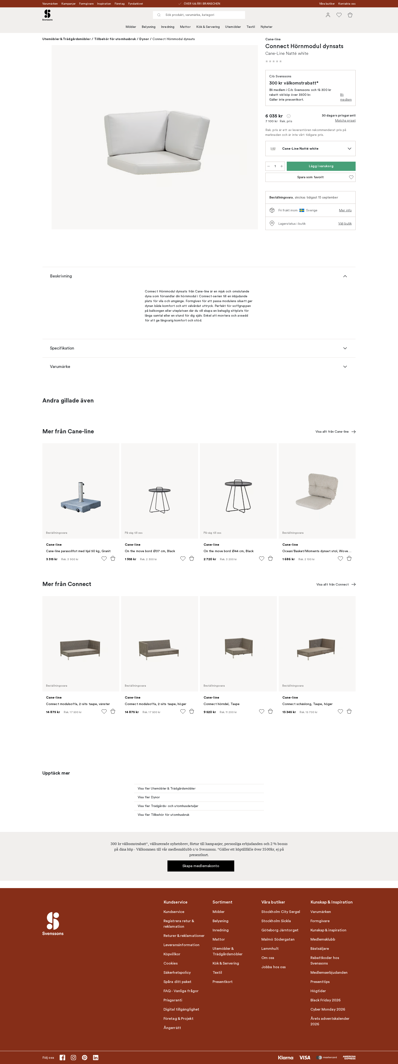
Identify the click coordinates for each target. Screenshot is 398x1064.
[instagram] (73, 1057)
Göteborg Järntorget (279, 930)
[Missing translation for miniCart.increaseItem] (281, 166)
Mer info (345, 210)
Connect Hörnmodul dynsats (173, 39)
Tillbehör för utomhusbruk (115, 39)
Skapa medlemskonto (200, 866)
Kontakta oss (347, 3)
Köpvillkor (172, 954)
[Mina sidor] (328, 14)
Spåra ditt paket (178, 982)
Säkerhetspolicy (177, 973)
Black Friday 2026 (325, 1000)
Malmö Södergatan (278, 939)
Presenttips (320, 982)
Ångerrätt (172, 1028)
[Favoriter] (339, 14)
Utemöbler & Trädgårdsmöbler (66, 39)
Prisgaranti (173, 1000)
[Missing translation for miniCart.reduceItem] (268, 166)
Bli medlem (346, 97)
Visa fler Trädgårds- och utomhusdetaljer (168, 806)
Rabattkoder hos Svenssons (324, 960)
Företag (120, 3)
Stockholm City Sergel (280, 912)
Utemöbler (233, 27)
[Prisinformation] (289, 116)
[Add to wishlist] (104, 559)
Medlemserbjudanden (329, 973)
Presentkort (223, 982)
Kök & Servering (208, 27)
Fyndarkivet (135, 3)
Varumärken (50, 3)
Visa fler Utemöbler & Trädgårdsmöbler (167, 788)
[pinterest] (84, 1057)
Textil (250, 27)
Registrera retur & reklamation (179, 924)
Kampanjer (68, 3)
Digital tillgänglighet (181, 1009)
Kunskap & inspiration (328, 930)
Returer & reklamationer (184, 936)
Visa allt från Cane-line (332, 431)
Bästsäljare (319, 949)
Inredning (167, 27)
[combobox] (199, 15)
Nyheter (266, 27)
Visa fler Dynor (149, 797)
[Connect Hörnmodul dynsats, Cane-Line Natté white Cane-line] (155, 137)
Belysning (148, 27)
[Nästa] (247, 138)
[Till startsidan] (47, 14)
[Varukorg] (350, 14)
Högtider (318, 991)
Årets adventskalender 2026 (330, 1021)
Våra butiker (327, 3)
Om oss (267, 958)
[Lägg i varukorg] (113, 558)
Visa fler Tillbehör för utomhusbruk (164, 814)
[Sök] (159, 15)
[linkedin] (95, 1057)
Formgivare (86, 3)
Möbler (131, 27)
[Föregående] (61, 138)
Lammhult (270, 949)
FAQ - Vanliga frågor (181, 991)
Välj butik (345, 223)
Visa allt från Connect (332, 584)
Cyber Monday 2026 (327, 1009)
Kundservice (174, 912)
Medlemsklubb (322, 939)
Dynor (144, 39)
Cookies (171, 963)
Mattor (185, 27)
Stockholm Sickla (276, 921)
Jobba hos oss (273, 967)
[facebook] (62, 1057)
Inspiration (104, 3)
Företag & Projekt (178, 1019)
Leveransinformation (181, 945)
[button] (273, 61)
